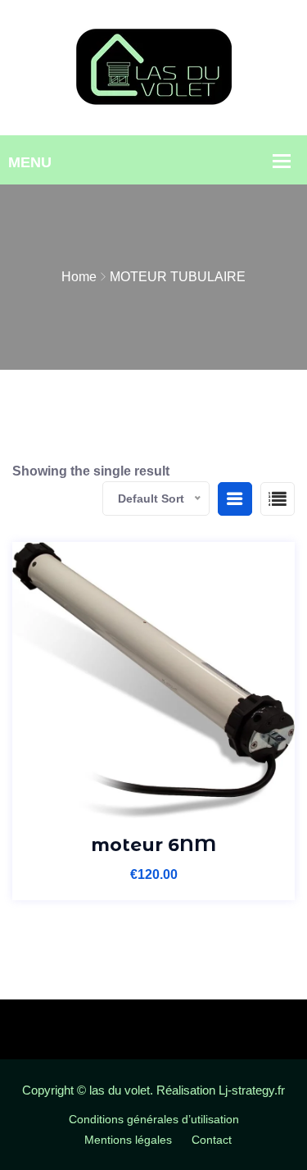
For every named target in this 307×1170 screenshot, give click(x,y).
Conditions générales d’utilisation (154, 1119)
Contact (212, 1139)
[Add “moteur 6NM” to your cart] (153, 799)
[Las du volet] (154, 67)
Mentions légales (128, 1139)
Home (79, 277)
